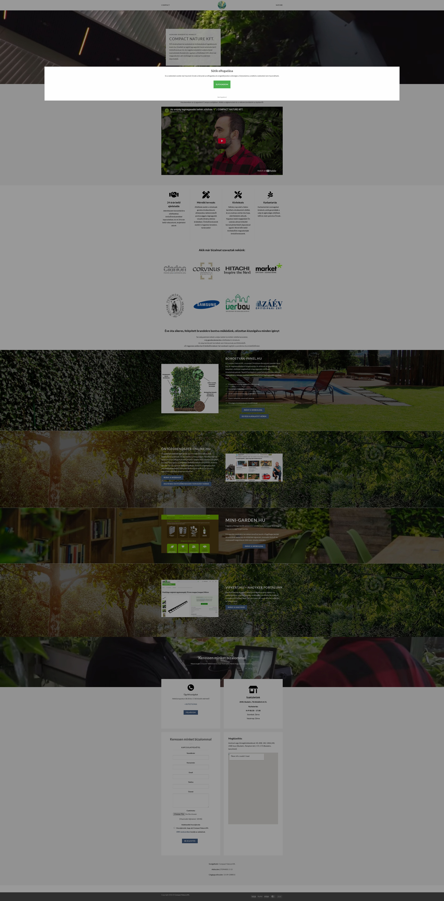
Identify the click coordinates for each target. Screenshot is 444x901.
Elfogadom (222, 84)
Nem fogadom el (222, 97)
